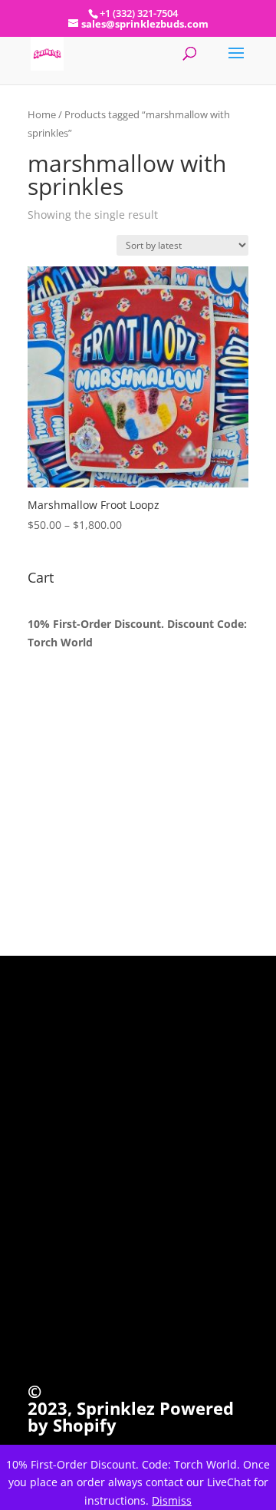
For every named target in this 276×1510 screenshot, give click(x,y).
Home (42, 114)
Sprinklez (113, 1407)
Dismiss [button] (172, 1500)
